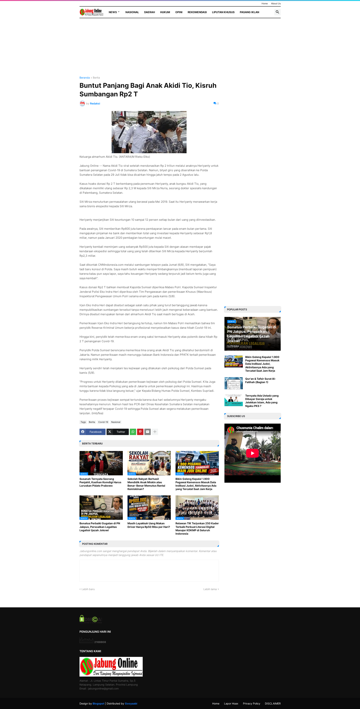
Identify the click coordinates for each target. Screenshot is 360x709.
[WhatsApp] (133, 432)
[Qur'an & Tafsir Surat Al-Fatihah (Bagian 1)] (233, 383)
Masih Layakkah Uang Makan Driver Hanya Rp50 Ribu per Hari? (149, 525)
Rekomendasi (197, 12)
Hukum (165, 12)
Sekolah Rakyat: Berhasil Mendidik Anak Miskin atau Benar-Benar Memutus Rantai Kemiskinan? (146, 484)
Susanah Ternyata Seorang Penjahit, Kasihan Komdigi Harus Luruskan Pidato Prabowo (100, 482)
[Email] (147, 432)
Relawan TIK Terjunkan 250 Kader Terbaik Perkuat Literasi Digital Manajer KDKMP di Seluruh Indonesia (197, 528)
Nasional (132, 12)
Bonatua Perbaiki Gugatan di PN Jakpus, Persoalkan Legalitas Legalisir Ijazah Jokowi (100, 527)
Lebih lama (210, 589)
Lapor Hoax (231, 703)
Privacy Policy (251, 703)
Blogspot (98, 703)
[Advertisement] (149, 50)
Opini (178, 12)
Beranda (85, 77)
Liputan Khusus (223, 12)
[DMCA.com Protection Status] (91, 622)
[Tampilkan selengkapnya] (155, 432)
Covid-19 (103, 422)
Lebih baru (88, 589)
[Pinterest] (140, 432)
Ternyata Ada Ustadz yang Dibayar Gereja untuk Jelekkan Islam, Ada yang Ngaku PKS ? (262, 400)
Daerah (149, 12)
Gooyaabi (131, 703)
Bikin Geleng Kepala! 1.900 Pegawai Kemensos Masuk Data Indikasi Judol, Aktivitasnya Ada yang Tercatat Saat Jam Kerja (196, 484)
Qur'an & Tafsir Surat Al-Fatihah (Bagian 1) (260, 380)
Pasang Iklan (249, 12)
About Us (276, 3)
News (113, 12)
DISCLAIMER (273, 703)
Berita (96, 77)
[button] (277, 12)
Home (265, 3)
